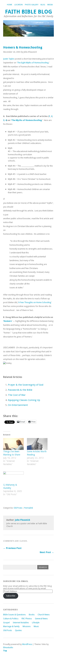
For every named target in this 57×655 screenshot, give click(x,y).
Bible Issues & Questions (14, 614)
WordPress (27, 644)
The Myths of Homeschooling (26, 120)
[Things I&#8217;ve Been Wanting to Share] (13, 444)
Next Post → (47, 552)
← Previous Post (12, 548)
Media (50, 5)
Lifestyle (35, 622)
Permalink (28, 508)
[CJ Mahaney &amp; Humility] (13, 477)
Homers (8, 321)
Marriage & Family (11, 626)
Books (32, 614)
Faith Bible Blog (28, 12)
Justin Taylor (8, 59)
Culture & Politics (10, 618)
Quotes (18, 630)
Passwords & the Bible (20, 389)
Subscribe (10, 596)
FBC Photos (27, 618)
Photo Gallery (31, 5)
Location (18, 5)
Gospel (6, 622)
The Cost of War (17, 395)
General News (41, 618)
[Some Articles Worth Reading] (37, 444)
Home (9, 5)
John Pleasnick (22, 520)
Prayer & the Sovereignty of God (25, 384)
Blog (43, 5)
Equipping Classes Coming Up (24, 400)
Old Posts (18, 508)
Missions (27, 626)
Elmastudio (8, 647)
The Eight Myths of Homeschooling (33, 62)
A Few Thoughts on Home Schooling (34, 302)
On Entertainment (18, 405)
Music (36, 626)
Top (5, 650)
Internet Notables (21, 622)
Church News (44, 614)
